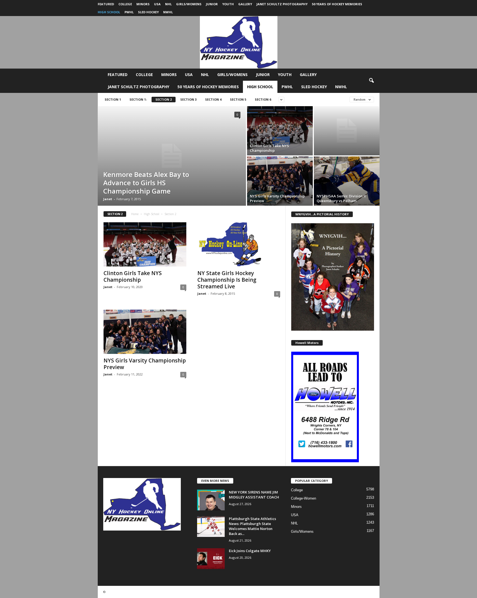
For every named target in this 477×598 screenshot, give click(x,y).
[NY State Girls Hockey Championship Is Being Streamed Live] (238, 244)
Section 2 (163, 99)
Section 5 (238, 99)
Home (135, 214)
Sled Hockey (148, 12)
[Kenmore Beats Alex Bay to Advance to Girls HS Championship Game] (172, 156)
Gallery (245, 4)
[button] (371, 81)
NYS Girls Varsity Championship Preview (145, 364)
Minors (143, 4)
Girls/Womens (189, 4)
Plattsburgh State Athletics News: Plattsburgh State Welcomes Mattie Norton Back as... (252, 526)
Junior (212, 4)
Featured (106, 4)
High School (109, 12)
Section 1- (138, 99)
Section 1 (113, 99)
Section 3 (188, 99)
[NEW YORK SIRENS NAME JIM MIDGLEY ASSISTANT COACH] (211, 500)
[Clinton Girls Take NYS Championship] (280, 130)
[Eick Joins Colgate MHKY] (211, 558)
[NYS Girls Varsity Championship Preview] (280, 181)
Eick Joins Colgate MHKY (250, 550)
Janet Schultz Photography (282, 4)
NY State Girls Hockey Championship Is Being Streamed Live (226, 280)
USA (157, 4)
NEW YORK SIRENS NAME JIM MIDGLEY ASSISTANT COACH (254, 495)
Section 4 (213, 99)
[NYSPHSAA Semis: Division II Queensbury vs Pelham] (347, 181)
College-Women (303, 498)
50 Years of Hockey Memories (337, 4)
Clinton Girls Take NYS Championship (133, 276)
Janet (107, 199)
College (125, 4)
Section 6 (263, 99)
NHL (168, 4)
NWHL (168, 12)
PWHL (129, 12)
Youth (228, 4)
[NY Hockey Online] (238, 42)
